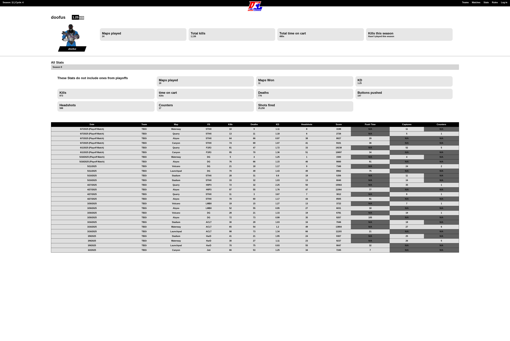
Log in (504, 2)
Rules (495, 2)
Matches (476, 2)
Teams (465, 2)
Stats (486, 2)
